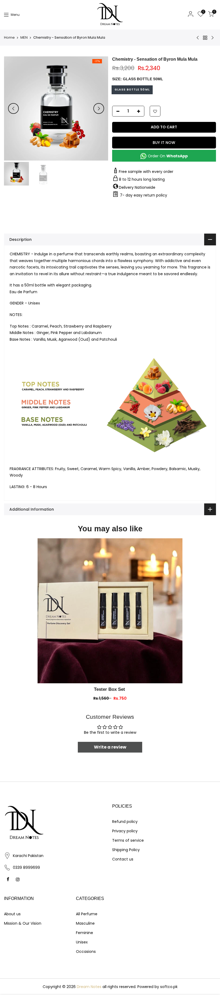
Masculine (85, 923)
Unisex (82, 942)
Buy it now (164, 142)
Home (9, 37)
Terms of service (128, 840)
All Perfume (86, 914)
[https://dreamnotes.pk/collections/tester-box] (110, 610)
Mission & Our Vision (22, 923)
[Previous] (13, 108)
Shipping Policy (126, 849)
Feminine (84, 932)
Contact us (122, 859)
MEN (24, 37)
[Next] (98, 108)
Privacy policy (125, 831)
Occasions (86, 951)
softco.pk (169, 986)
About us (12, 914)
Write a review (110, 747)
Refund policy (125, 821)
